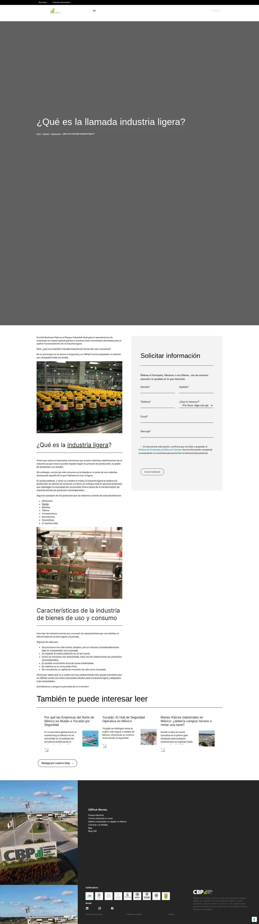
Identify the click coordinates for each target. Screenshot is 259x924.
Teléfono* (145, 402)
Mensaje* (145, 431)
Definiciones (55, 134)
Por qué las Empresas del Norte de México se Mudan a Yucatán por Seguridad (69, 721)
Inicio (39, 134)
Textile (45, 504)
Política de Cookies (172, 449)
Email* (144, 416)
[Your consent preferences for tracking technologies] (254, 919)
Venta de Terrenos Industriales (144, 10)
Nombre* (145, 387)
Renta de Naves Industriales (176, 10)
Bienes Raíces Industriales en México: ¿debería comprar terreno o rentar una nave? (186, 721)
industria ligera (87, 445)
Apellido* (184, 387)
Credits (171, 914)
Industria (46, 134)
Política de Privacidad (149, 449)
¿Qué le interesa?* (189, 402)
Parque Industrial (116, 10)
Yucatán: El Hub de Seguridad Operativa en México (123, 719)
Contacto (198, 10)
